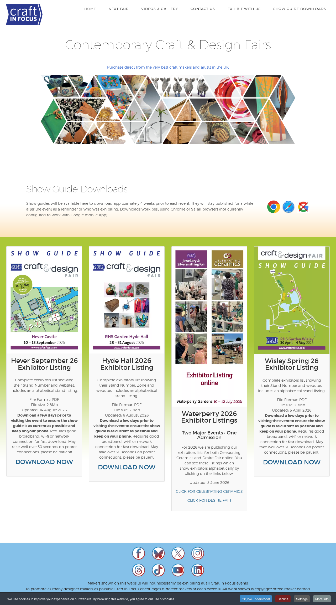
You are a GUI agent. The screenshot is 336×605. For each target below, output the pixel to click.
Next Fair (119, 9)
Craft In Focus (24, 14)
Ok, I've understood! (256, 599)
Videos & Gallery (159, 9)
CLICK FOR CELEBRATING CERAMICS (209, 491)
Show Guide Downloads (299, 9)
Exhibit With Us (244, 9)
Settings (302, 599)
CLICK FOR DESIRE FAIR (209, 500)
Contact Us (203, 9)
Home (90, 9)
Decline (282, 599)
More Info (322, 599)
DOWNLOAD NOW (44, 462)
